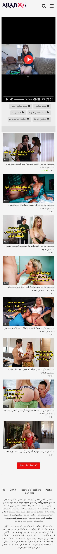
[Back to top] (51, 548)
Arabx (49, 490)
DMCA (13, 490)
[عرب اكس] (15, 6)
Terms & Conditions (31, 490)
